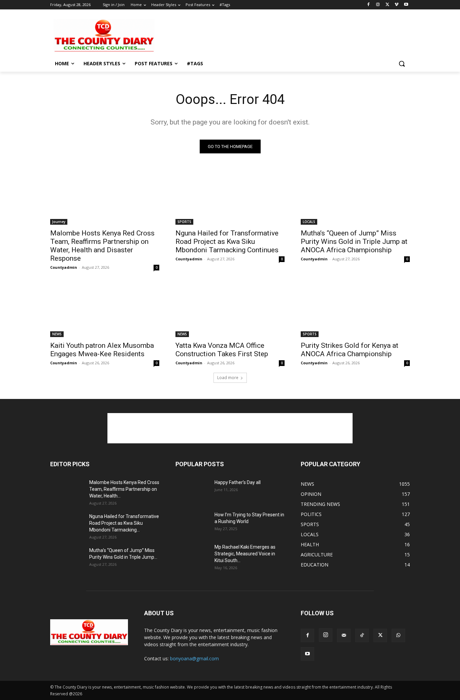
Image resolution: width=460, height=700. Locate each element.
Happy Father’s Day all (238, 482)
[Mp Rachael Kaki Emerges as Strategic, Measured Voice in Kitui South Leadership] (192, 555)
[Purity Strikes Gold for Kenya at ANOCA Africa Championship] (355, 310)
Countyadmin (63, 267)
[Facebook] (368, 5)
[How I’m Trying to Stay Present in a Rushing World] (192, 523)
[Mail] (344, 635)
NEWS (57, 334)
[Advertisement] (280, 35)
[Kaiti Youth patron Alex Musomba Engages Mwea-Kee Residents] (104, 310)
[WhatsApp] (398, 635)
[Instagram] (378, 5)
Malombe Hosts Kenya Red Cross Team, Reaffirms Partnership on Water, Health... (124, 489)
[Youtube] (406, 5)
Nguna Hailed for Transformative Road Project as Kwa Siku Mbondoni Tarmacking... (124, 523)
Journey (58, 221)
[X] (387, 5)
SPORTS (184, 221)
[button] (402, 64)
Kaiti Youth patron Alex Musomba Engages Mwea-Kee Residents (102, 349)
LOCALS (309, 221)
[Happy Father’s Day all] (192, 491)
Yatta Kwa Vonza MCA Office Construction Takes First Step (221, 349)
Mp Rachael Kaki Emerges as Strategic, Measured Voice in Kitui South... (245, 553)
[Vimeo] (396, 5)
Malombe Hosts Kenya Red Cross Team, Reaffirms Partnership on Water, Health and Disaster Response (102, 245)
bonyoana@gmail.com (194, 658)
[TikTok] (362, 635)
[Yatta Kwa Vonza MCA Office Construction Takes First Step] (230, 310)
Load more (227, 377)
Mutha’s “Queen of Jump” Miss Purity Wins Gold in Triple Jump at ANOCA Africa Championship (354, 241)
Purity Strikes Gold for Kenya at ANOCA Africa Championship (349, 349)
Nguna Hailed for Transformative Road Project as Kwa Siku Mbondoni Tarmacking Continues (226, 241)
